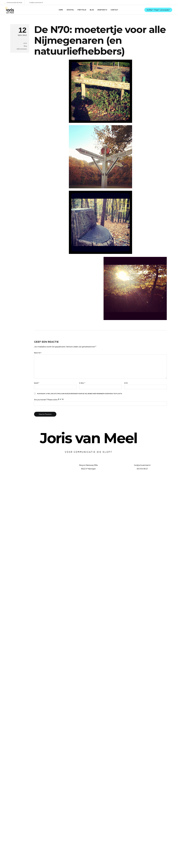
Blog (25, 46)
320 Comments (22, 49)
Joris (25, 43)
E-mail (82, 383)
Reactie (37, 353)
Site (126, 383)
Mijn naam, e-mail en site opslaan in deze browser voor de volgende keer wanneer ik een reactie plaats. (79, 393)
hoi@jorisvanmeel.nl (36, 2)
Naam (36, 383)
